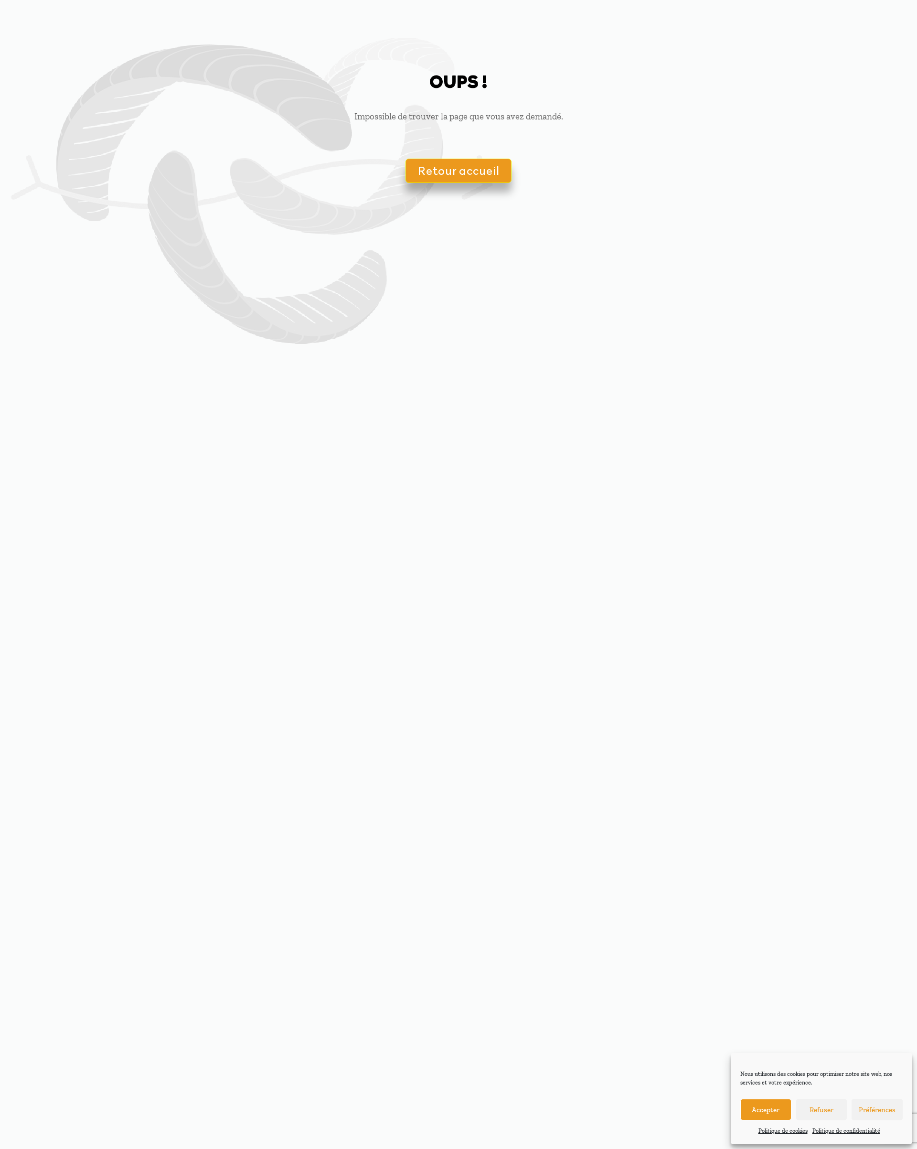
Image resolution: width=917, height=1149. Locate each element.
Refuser (821, 1110)
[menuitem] (477, 19)
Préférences (877, 1110)
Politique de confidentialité (846, 1131)
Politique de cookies (783, 1131)
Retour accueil (458, 170)
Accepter (765, 1110)
